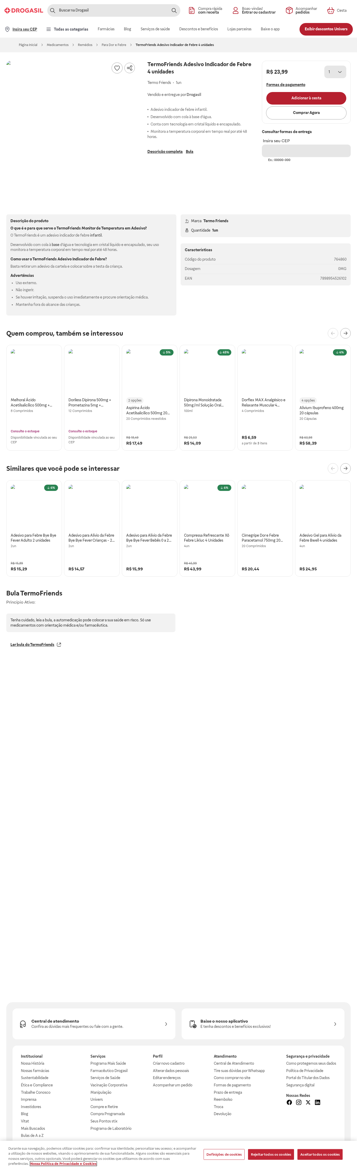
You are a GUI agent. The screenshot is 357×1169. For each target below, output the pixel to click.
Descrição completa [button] (165, 151)
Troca (218, 1107)
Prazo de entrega (228, 1092)
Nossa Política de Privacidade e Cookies (63, 1164)
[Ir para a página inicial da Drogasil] (23, 10)
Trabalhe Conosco (35, 1092)
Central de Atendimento (234, 1063)
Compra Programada (107, 1114)
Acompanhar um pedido (172, 1085)
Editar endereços (167, 1078)
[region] (178, 1155)
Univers (96, 1099)
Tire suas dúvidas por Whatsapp (239, 1071)
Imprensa (28, 1099)
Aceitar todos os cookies (320, 1154)
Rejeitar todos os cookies (271, 1154)
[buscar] (174, 10)
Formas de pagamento (232, 1085)
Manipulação (100, 1092)
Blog (24, 1114)
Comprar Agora (306, 113)
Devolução (222, 1114)
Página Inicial (28, 45)
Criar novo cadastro (169, 1063)
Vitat (25, 1121)
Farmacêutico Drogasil (109, 1071)
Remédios (85, 45)
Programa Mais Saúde (108, 1063)
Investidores (31, 1107)
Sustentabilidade (34, 1078)
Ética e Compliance (37, 1085)
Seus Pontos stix (104, 1121)
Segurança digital (300, 1085)
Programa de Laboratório (110, 1128)
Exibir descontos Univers (326, 29)
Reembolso (223, 1099)
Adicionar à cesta (306, 98)
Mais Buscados (33, 1128)
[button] (71, 126)
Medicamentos (57, 45)
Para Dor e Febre (114, 45)
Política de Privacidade (304, 1071)
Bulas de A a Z (32, 1135)
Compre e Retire (104, 1107)
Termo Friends (215, 221)
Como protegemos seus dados (311, 1063)
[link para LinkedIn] (317, 1103)
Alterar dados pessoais (171, 1071)
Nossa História (32, 1063)
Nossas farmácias (35, 1071)
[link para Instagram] (299, 1103)
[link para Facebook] (289, 1103)
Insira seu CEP (276, 140)
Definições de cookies (224, 1154)
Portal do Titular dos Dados (308, 1078)
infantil (96, 235)
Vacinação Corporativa (108, 1085)
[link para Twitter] (308, 1103)
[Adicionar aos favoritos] (117, 68)
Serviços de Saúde (105, 1078)
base (55, 245)
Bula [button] (189, 151)
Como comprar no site (232, 1078)
